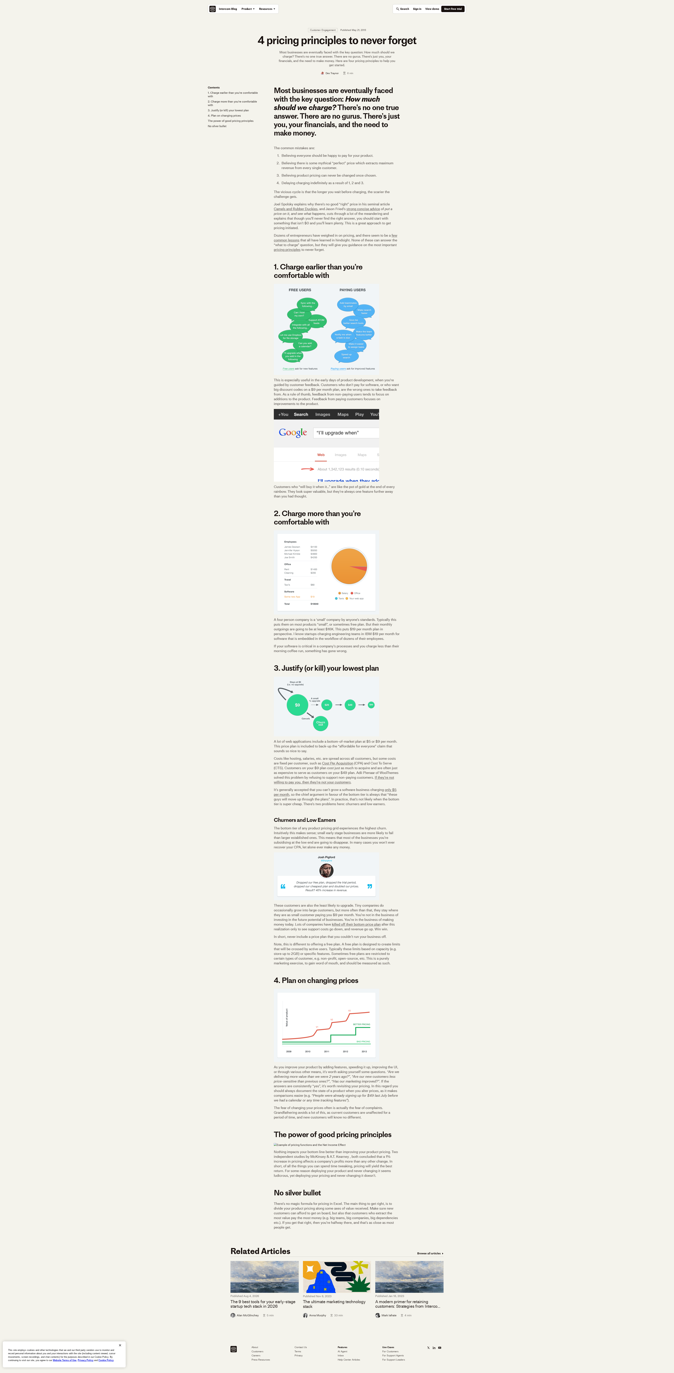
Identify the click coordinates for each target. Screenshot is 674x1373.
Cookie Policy (106, 1360)
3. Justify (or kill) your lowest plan (228, 110)
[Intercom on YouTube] (439, 1347)
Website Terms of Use (64, 1360)
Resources (265, 9)
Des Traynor (332, 73)
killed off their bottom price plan (356, 924)
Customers (257, 1351)
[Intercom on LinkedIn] (434, 1347)
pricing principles (287, 249)
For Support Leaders (393, 1359)
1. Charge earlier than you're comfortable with (233, 94)
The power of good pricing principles (230, 121)
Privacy (299, 1355)
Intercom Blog (228, 9)
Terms (298, 1351)
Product (247, 9)
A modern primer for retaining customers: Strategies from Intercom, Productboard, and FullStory (408, 1304)
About (255, 1347)
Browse (429, 1253)
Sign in (417, 9)
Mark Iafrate (389, 1315)
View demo (432, 9)
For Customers (390, 1351)
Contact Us (301, 1347)
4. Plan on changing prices (224, 115)
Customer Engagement (323, 30)
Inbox (341, 1355)
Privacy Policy (85, 1360)
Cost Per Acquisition (337, 763)
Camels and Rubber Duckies (296, 209)
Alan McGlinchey (248, 1315)
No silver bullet (217, 126)
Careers (256, 1355)
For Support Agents (393, 1355)
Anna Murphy (317, 1315)
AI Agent (342, 1351)
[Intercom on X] (428, 1347)
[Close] (120, 1345)
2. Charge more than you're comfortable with (232, 103)
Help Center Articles (349, 1359)
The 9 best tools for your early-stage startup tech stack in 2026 (262, 1304)
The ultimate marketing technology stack (334, 1304)
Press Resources (261, 1359)
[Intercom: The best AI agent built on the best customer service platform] (212, 9)
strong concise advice (363, 209)
